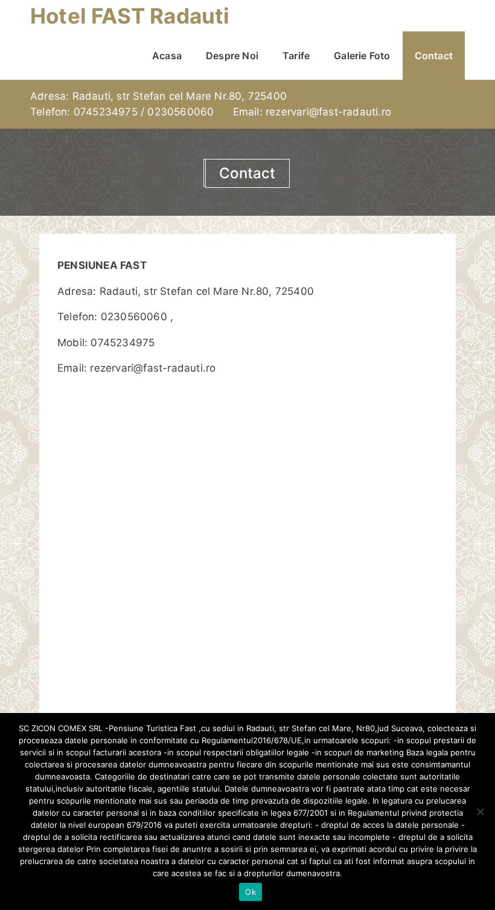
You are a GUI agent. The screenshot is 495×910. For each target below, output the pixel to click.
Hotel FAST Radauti (130, 15)
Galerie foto (362, 56)
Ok (250, 892)
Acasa (167, 56)
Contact (434, 56)
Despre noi (232, 56)
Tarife (296, 56)
